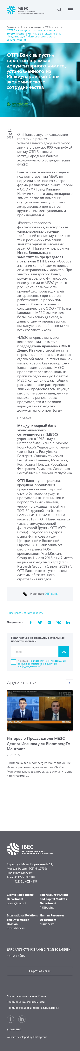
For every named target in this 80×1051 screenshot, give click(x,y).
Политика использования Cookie (26, 996)
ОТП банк (50, 594)
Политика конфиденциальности (26, 1001)
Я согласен (42, 663)
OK (64, 651)
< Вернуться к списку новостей (25, 612)
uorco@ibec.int (20, 899)
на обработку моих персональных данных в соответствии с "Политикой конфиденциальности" (42, 663)
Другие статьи (22, 682)
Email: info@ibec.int (19, 873)
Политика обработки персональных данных (33, 1007)
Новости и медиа (30, 27)
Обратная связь (39, 971)
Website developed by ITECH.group (27, 1037)
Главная (11, 27)
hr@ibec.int (52, 919)
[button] (69, 683)
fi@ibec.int (54, 901)
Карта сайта (16, 956)
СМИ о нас (52, 27)
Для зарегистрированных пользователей (38, 949)
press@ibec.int (22, 921)
